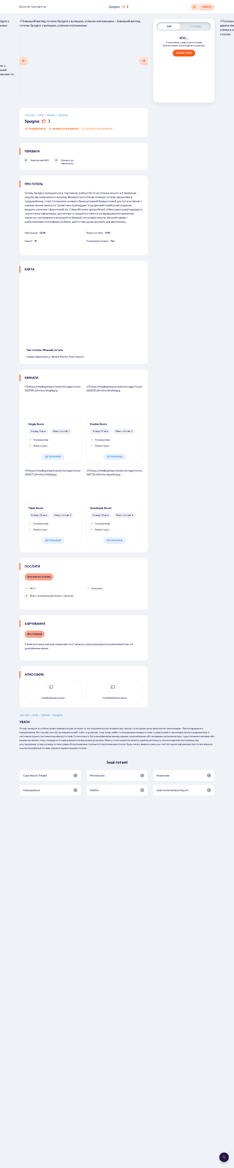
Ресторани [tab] (34, 634)
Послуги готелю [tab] (39, 576)
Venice (51, 115)
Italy (41, 115)
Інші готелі (117, 762)
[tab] (169, 26)
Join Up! (30, 115)
